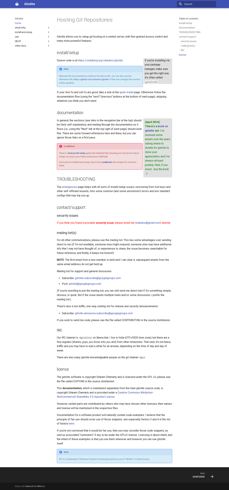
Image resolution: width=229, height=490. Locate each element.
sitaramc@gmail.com (148, 222)
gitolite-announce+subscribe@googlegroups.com (104, 313)
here (71, 423)
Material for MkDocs (35, 486)
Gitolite (19, 18)
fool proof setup (76, 153)
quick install (126, 92)
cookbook (106, 162)
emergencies (69, 187)
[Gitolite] (17, 4)
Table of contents (188, 18)
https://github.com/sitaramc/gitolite (91, 79)
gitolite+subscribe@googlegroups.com (98, 278)
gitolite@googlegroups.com (85, 283)
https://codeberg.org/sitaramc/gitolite (100, 60)
